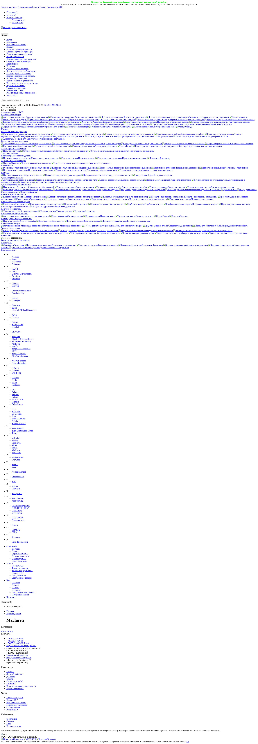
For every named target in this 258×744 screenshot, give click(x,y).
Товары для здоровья (16, 88)
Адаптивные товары (15, 85)
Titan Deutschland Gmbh (22, 431)
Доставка (16, 549)
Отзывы (15, 587)
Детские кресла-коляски (17, 68)
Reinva (15, 397)
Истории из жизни (20, 595)
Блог (8, 580)
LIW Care (16, 332)
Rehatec (15, 394)
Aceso (14, 259)
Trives (14, 433)
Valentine (16, 438)
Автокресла (11, 42)
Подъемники (12, 64)
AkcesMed (16, 262)
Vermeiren (16, 443)
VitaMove (16, 450)
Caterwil (15, 283)
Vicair (14, 445)
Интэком (16, 489)
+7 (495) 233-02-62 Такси (17, 643)
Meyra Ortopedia (19, 353)
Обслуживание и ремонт (23, 592)
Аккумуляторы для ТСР (12, 112)
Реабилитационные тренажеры (20, 93)
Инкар (15, 486)
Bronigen (16, 276)
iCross (14, 315)
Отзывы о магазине (21, 556)
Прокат (43, 7)
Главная (10, 611)
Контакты (10, 597)
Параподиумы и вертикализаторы (22, 83)
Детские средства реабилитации (21, 71)
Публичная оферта (15, 688)
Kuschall (15, 327)
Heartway (16, 305)
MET (14, 351)
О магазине (11, 546)
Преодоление (18, 520)
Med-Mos (16, 344)
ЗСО (14, 481)
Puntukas (16, 385)
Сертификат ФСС (55, 7)
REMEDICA (17, 399)
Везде (9, 40)
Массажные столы (14, 90)
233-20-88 (52, 105)
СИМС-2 (16, 530)
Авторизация (18, 20)
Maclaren (16, 336)
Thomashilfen (18, 428)
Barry (14, 271)
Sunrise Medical (19, 423)
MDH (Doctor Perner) (21, 341)
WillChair (16, 460)
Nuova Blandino (19, 361)
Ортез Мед (17, 510)
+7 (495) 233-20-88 (14, 638)
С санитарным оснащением (19, 54)
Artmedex (16, 264)
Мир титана (17, 501)
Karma (15, 322)
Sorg (14, 416)
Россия (15, 525)
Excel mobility (18, 293)
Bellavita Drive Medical (22, 274)
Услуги (9, 563)
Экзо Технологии (20, 542)
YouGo (15, 464)
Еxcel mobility (18, 477)
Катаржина (17, 493)
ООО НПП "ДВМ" (20, 508)
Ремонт (35, 7)
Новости (16, 583)
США (14, 532)
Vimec (14, 448)
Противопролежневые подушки (21, 59)
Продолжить (7, 631)
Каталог (8, 110)
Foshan (15, 298)
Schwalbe (16, 411)
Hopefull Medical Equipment (24, 310)
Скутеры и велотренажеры (18, 61)
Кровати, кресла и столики (18, 73)
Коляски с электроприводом (19, 49)
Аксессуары (11, 95)
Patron (14, 382)
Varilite (15, 440)
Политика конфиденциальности (21, 686)
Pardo (14, 380)
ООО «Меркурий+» (21, 505)
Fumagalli (16, 300)
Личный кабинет (14, 674)
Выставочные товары (16, 44)
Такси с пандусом (9, 7)
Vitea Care (16, 452)
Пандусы (10, 66)
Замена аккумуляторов (22, 570)
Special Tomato (18, 419)
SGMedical (17, 414)
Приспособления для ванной (19, 81)
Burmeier (16, 278)
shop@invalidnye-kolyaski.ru (18, 658)
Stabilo (15, 421)
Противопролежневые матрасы (20, 76)
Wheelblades (17, 457)
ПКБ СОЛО (17, 518)
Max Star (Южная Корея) (23, 339)
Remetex (15, 402)
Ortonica (15, 370)
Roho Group (17, 404)
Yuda (14, 467)
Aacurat (15, 257)
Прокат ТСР (17, 566)
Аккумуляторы (25, 7)
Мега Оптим (17, 498)
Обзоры (15, 585)
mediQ (15, 346)
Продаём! (16, 590)
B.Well (15, 269)
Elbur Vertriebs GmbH (21, 291)
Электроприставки (15, 56)
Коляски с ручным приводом (19, 52)
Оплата (15, 551)
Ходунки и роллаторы (16, 78)
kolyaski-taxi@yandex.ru (17, 655)
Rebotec (15, 392)
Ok (188, 742)
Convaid (15, 286)
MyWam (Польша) (20, 356)
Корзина (10, 671)
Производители (8, 250)
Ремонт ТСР (17, 573)
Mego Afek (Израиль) (21, 349)
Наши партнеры (19, 561)
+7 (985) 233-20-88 (14, 641)
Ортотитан (17, 513)
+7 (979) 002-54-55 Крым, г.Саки (21, 645)
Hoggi (14, 307)
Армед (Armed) (19, 472)
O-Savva (15, 368)
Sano (14, 409)
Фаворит (16, 537)
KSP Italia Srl (17, 324)
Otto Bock (16, 373)
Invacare (15, 317)
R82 (13, 390)
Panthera (15, 377)
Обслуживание (19, 575)
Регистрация (17, 22)
